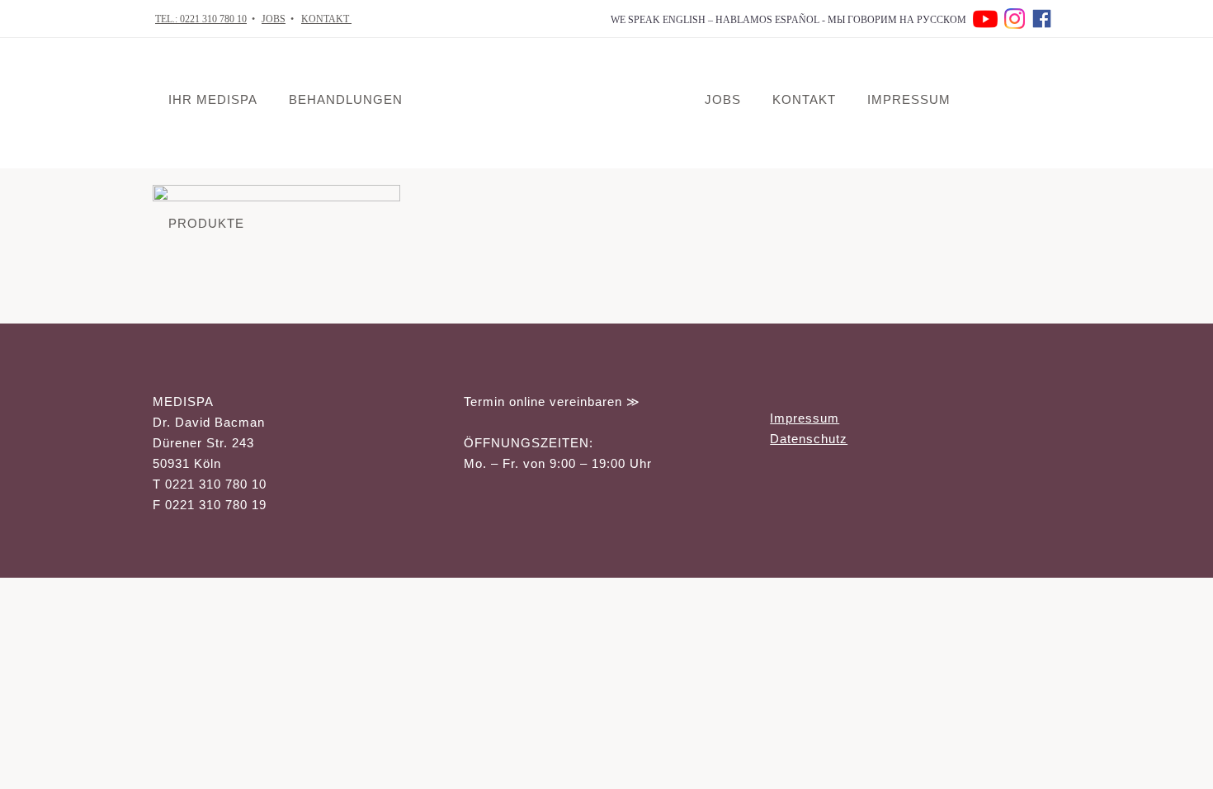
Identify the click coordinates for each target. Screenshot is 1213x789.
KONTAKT (326, 19)
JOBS (274, 19)
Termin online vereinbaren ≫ (552, 401)
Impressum (804, 418)
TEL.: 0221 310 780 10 (201, 19)
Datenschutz (808, 439)
